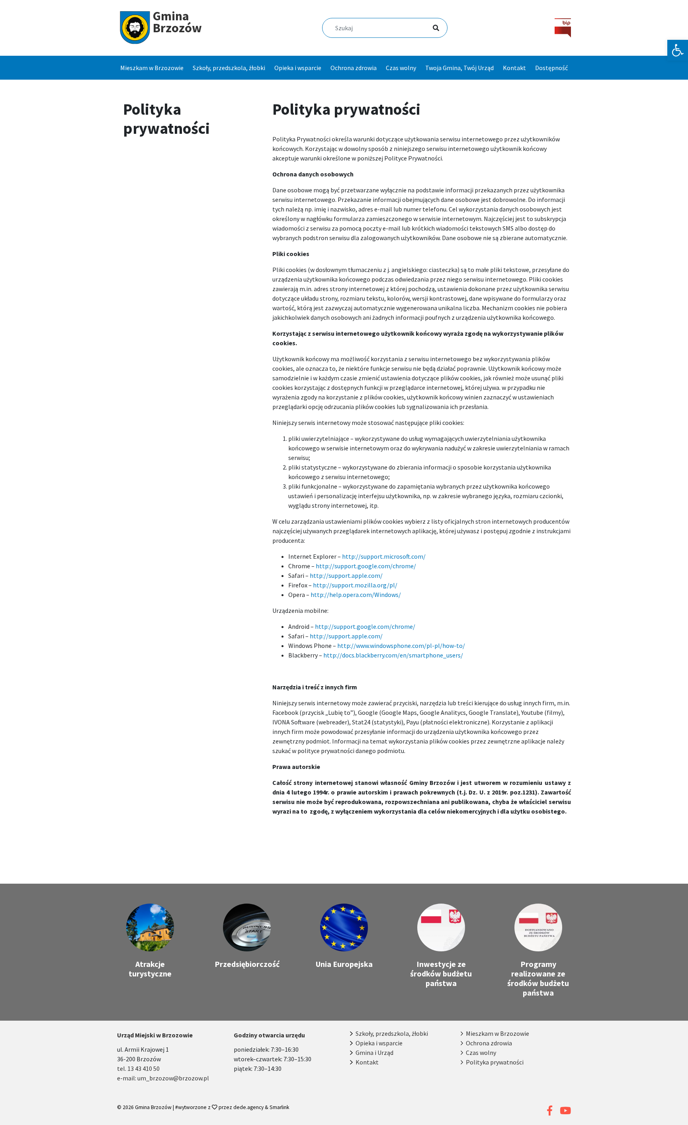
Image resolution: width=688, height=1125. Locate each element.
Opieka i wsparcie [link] (297, 68)
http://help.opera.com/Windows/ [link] (356, 595)
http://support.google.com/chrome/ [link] (366, 566)
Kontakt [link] (514, 68)
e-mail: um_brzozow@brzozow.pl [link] (163, 1078)
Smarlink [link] (279, 1107)
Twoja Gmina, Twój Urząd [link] (459, 68)
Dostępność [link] (551, 68)
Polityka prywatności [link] (495, 1062)
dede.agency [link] (249, 1107)
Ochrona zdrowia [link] (353, 68)
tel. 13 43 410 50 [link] (138, 1068)
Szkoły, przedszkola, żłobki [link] (229, 68)
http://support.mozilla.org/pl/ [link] (355, 585)
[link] (677, 50)
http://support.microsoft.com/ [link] (384, 556)
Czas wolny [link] (401, 68)
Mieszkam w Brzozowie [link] (152, 68)
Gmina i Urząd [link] (374, 1053)
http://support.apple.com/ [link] (346, 575)
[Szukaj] (426, 28)
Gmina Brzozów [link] (153, 1107)
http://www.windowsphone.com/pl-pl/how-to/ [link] (401, 646)
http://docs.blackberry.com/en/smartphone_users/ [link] (393, 655)
